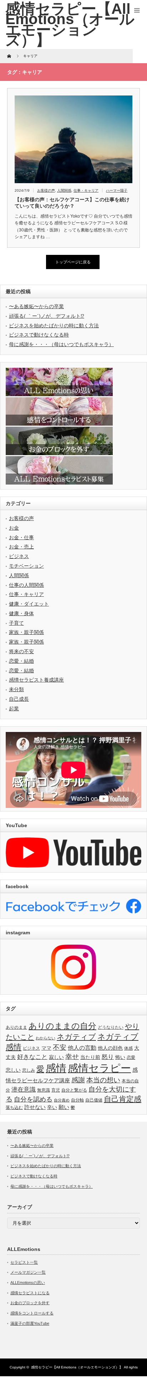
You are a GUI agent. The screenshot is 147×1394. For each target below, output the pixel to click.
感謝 (78, 1080)
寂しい (56, 1057)
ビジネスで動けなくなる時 (39, 335)
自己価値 (93, 1100)
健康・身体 (21, 613)
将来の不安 (21, 651)
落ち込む (14, 1107)
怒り (108, 1056)
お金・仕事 (21, 537)
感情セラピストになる (30, 1293)
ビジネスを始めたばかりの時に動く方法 (54, 325)
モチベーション (26, 566)
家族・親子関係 (26, 632)
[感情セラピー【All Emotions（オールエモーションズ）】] (70, 24)
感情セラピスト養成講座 (36, 680)
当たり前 (90, 1057)
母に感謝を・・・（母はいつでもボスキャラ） (61, 344)
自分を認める (33, 1099)
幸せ (72, 1056)
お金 (14, 528)
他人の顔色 (110, 1048)
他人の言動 (82, 1048)
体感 (128, 1048)
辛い (52, 1107)
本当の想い (103, 1080)
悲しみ (28, 1070)
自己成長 (19, 699)
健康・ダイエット (29, 604)
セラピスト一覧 (24, 1262)
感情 (56, 1068)
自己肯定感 (122, 1099)
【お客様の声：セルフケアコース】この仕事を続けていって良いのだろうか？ (72, 203)
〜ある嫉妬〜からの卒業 (36, 306)
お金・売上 (21, 547)
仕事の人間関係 (26, 585)
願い (64, 1107)
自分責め (62, 1100)
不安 (59, 1047)
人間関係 (64, 190)
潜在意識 (23, 1089)
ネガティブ (76, 1037)
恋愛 (131, 1057)
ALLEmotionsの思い (27, 1282)
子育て (16, 623)
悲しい (13, 1070)
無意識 (43, 1090)
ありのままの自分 (62, 1026)
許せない (35, 1107)
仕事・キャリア (86, 190)
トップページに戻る (73, 262)
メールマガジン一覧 (28, 1272)
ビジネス (19, 556)
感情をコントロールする (32, 1313)
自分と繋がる (74, 1090)
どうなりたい (110, 1027)
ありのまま (16, 1027)
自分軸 (77, 1100)
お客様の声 (46, 190)
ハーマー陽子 (116, 190)
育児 (55, 1090)
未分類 (16, 689)
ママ (46, 1048)
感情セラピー (99, 1068)
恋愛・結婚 (21, 661)
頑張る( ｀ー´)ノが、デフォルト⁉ (46, 316)
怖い (120, 1057)
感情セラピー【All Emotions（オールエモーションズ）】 (77, 1367)
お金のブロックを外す (30, 1303)
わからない (45, 1038)
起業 (14, 708)
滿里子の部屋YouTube (29, 1323)
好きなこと (32, 1056)
